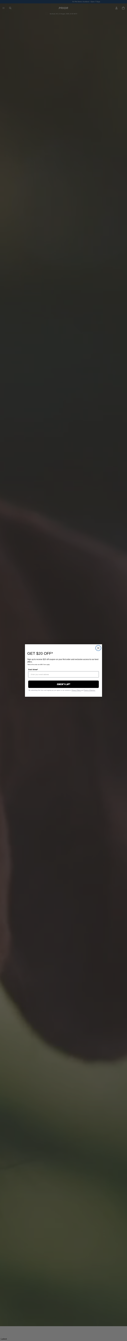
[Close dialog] (98, 648)
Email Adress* (33, 669)
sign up (63, 684)
